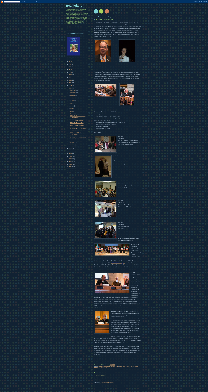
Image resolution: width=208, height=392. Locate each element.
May (71, 108)
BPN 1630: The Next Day (77, 123)
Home (117, 379)
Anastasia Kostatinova (104, 366)
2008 (70, 159)
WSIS (105, 367)
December (73, 90)
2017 (70, 77)
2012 (70, 148)
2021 (70, 67)
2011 (70, 151)
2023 (70, 61)
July (71, 103)
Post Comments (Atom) (108, 382)
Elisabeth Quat (114, 366)
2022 (70, 64)
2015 (70, 82)
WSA (102, 367)
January (72, 145)
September (73, 98)
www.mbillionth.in (77, 120)
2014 (70, 85)
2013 (70, 88)
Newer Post (97, 379)
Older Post (138, 379)
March (72, 113)
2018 (70, 75)
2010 (70, 153)
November (73, 92)
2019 (70, 72)
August (72, 100)
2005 (70, 166)
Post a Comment (100, 375)
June (71, 106)
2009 (70, 156)
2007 (70, 161)
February (73, 142)
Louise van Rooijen (124, 366)
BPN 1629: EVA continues (77, 125)
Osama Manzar (134, 366)
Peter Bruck (97, 367)
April (71, 111)
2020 (70, 69)
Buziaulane (74, 5)
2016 (70, 80)
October (72, 95)
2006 (70, 164)
